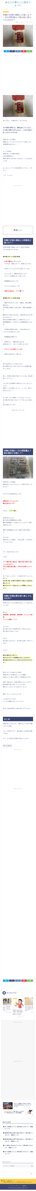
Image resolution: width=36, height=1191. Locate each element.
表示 (20, 230)
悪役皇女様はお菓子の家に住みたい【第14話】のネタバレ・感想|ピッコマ (19, 1140)
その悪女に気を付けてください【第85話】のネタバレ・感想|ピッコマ (19, 1146)
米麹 (10, 745)
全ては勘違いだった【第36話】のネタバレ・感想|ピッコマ (19, 1127)
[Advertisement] (18, 75)
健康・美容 (6, 11)
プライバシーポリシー (14, 1185)
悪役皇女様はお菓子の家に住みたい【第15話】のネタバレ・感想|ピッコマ (19, 1134)
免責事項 (24, 1185)
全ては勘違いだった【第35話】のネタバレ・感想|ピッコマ (19, 1152)
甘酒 (5, 745)
